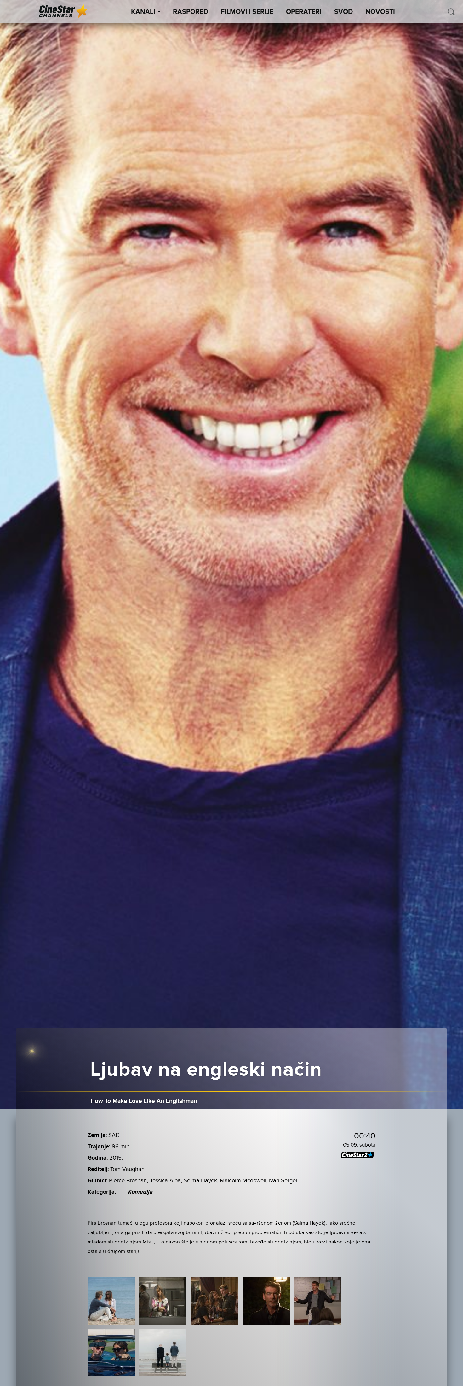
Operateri (304, 12)
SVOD (343, 12)
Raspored (190, 12)
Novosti (380, 12)
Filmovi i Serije (247, 12)
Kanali (143, 12)
